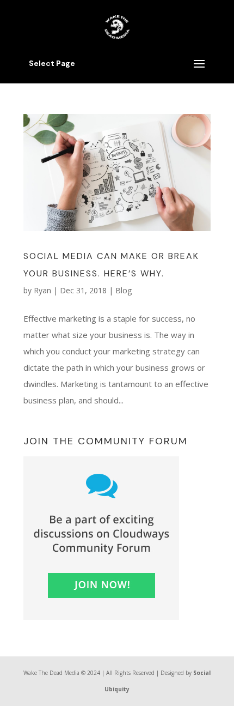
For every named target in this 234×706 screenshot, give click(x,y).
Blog (123, 290)
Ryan (42, 290)
